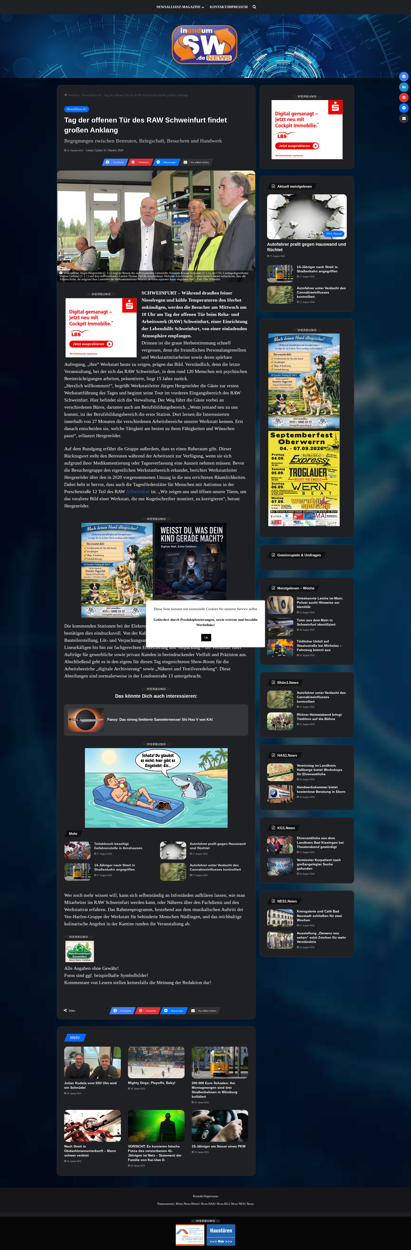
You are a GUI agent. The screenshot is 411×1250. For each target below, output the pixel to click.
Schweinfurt (138, 491)
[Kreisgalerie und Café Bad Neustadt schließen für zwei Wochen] (280, 918)
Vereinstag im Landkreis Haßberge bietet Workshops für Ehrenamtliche (319, 770)
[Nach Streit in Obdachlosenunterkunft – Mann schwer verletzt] (92, 1126)
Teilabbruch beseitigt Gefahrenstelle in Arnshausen (118, 846)
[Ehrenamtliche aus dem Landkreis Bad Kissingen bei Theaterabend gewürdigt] (280, 845)
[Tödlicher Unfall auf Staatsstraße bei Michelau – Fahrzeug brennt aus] (280, 648)
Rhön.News (183, 1204)
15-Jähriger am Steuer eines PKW (218, 1146)
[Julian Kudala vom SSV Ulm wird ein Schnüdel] (92, 1062)
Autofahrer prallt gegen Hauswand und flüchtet (218, 846)
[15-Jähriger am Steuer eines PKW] (220, 1126)
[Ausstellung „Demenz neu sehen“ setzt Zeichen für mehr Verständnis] (280, 940)
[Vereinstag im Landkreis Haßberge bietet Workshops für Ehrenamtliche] (280, 772)
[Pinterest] (404, 97)
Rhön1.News (199, 1204)
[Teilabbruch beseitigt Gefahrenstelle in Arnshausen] (77, 850)
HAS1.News (216, 1204)
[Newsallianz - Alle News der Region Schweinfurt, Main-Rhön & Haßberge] (205, 46)
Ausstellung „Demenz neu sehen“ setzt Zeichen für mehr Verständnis (321, 937)
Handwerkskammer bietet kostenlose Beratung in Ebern (321, 789)
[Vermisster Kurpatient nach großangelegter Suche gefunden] (280, 867)
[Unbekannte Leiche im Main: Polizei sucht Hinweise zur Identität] (280, 605)
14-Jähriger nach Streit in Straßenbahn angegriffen (114, 867)
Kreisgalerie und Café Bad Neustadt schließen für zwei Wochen (319, 915)
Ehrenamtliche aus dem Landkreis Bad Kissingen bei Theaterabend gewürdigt (320, 842)
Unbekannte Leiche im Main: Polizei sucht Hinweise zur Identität (320, 602)
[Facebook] (404, 76)
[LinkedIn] (404, 87)
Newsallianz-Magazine (179, 7)
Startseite (73, 95)
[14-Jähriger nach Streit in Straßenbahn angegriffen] (77, 872)
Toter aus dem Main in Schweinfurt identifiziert (316, 622)
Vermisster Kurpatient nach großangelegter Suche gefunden (319, 864)
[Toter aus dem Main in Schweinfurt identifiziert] (280, 627)
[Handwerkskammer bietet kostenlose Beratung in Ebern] (280, 794)
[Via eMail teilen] (404, 118)
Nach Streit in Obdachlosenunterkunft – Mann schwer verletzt (90, 1150)
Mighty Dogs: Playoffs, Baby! (152, 1083)
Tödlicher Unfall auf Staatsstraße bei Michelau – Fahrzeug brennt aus (319, 645)
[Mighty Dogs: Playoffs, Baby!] (156, 1062)
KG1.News (231, 1204)
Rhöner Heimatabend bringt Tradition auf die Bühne (319, 717)
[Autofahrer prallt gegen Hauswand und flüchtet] (173, 850)
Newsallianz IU (92, 95)
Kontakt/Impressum (229, 7)
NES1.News (246, 1204)
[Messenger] (404, 108)
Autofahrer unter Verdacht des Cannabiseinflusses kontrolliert (215, 867)
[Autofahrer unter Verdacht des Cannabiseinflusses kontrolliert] (173, 872)
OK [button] (206, 637)
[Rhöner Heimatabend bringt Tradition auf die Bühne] (280, 721)
